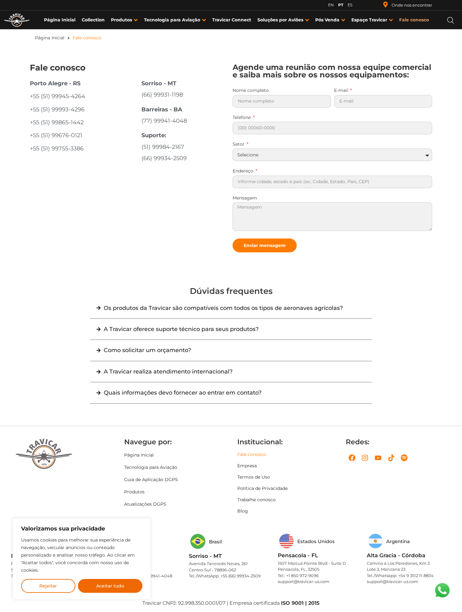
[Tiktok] (391, 458)
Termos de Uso (253, 477)
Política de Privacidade (262, 488)
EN (331, 5)
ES (350, 5)
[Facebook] (352, 458)
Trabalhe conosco (256, 500)
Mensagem (245, 198)
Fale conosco (251, 454)
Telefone (242, 117)
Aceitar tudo (110, 586)
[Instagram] (365, 458)
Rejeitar (48, 586)
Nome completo (251, 90)
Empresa (247, 466)
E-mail (341, 90)
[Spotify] (404, 458)
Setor (239, 144)
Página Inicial (49, 38)
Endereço (244, 171)
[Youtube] (378, 458)
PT (340, 5)
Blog (242, 511)
